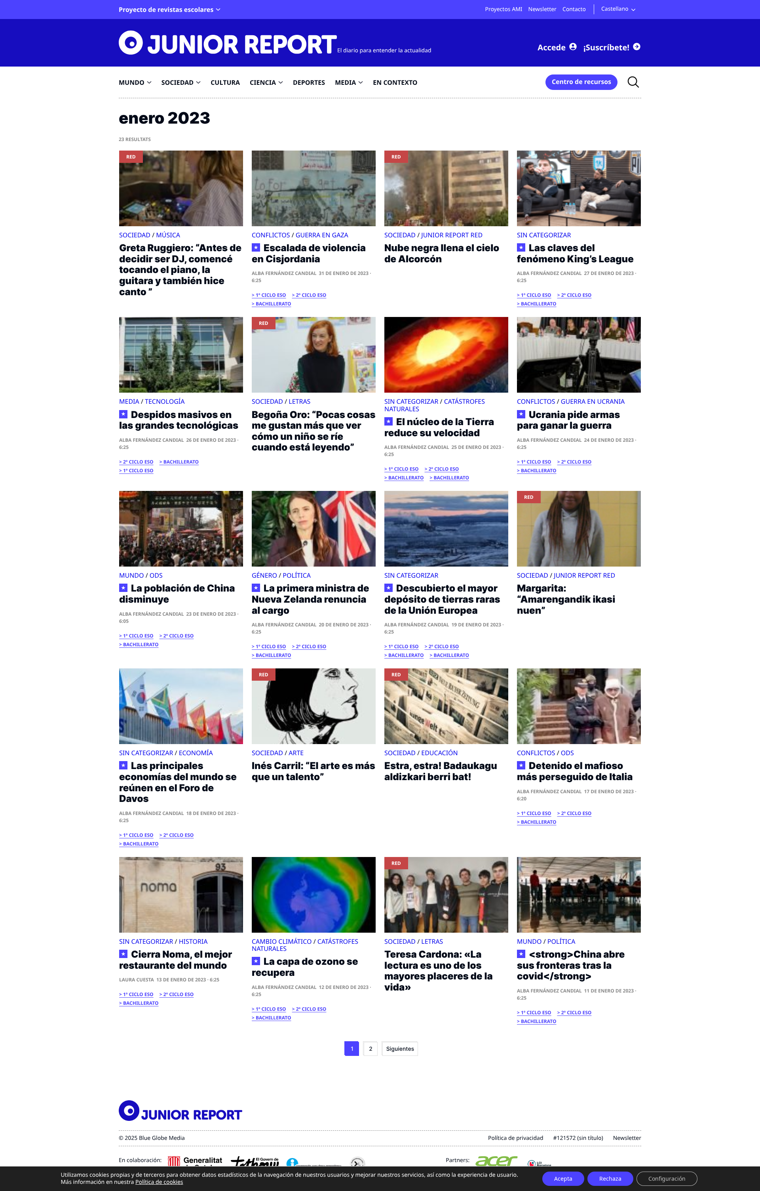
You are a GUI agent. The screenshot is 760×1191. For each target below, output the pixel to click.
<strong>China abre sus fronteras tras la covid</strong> (571, 965)
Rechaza (610, 1178)
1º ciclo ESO (271, 295)
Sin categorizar (544, 235)
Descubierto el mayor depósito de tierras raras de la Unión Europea (442, 599)
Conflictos (271, 235)
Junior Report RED (452, 235)
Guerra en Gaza (322, 235)
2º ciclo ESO (311, 295)
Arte (296, 752)
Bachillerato (273, 303)
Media (129, 401)
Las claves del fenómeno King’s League (575, 253)
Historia (193, 941)
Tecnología (164, 401)
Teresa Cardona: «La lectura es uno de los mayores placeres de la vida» (438, 971)
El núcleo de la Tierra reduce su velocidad (439, 427)
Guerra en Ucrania (593, 401)
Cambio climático (282, 941)
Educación (439, 752)
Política (297, 575)
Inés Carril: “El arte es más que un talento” (313, 771)
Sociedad (134, 235)
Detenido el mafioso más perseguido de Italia (575, 771)
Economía (196, 752)
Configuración (667, 1178)
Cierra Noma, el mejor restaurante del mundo (175, 960)
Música (168, 235)
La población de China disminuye (177, 594)
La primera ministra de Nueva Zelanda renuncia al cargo (310, 599)
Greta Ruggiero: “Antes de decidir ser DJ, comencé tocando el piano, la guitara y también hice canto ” (180, 269)
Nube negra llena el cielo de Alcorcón (441, 253)
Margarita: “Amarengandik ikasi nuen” (566, 599)
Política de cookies (159, 1182)
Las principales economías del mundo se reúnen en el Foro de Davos (178, 782)
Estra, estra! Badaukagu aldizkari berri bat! (440, 771)
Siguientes (400, 1049)
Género (264, 575)
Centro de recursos (581, 81)
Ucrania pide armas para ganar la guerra (568, 420)
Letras (299, 401)
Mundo (131, 575)
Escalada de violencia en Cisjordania (309, 253)
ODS (156, 575)
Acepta (563, 1178)
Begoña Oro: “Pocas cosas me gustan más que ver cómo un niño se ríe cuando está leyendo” (314, 431)
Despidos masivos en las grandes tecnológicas (178, 420)
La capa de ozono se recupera (305, 967)
